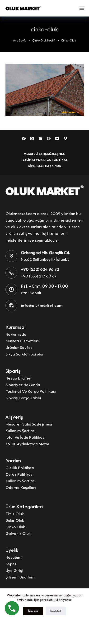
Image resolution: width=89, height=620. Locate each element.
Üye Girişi (14, 570)
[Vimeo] (65, 138)
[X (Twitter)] (32, 138)
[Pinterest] (49, 138)
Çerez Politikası (19, 474)
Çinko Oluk (15, 526)
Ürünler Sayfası (19, 347)
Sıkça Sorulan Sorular (24, 353)
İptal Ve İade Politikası (25, 437)
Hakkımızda (15, 334)
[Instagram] (40, 138)
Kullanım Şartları (20, 430)
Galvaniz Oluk (18, 533)
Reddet (55, 611)
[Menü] (82, 8)
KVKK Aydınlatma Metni (27, 443)
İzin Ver (33, 611)
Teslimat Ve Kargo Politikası (44, 159)
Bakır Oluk (14, 520)
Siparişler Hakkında (44, 166)
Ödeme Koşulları (20, 487)
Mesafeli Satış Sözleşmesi (45, 154)
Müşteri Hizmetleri (22, 340)
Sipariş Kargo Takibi (23, 397)
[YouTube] (57, 138)
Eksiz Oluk (14, 513)
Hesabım (13, 557)
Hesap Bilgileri (18, 378)
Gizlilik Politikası (19, 467)
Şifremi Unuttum (20, 577)
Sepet (10, 563)
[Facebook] (24, 138)
